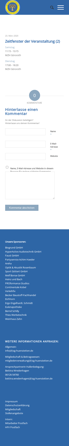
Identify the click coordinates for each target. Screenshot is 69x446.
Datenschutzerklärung (17, 405)
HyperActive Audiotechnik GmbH (23, 251)
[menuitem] (50, 7)
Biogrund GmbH (14, 247)
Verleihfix (10, 291)
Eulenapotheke (13, 307)
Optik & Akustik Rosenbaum (20, 267)
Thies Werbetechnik (16, 315)
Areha (8, 263)
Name (53, 133)
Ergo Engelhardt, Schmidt (19, 303)
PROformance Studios (17, 283)
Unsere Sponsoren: (15, 241)
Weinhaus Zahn (13, 319)
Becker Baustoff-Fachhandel (20, 295)
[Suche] (50, 7)
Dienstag (10, 61)
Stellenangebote (14, 413)
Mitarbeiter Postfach (16, 423)
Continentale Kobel (15, 287)
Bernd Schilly (12, 311)
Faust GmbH (12, 255)
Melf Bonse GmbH (15, 275)
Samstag (10, 47)
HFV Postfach (12, 427)
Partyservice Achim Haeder (20, 259)
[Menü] (59, 7)
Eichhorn (10, 299)
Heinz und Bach (13, 279)
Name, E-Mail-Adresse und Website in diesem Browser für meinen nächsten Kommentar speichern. (31, 171)
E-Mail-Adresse (54, 146)
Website (54, 156)
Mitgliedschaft (13, 409)
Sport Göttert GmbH (16, 271)
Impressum (11, 401)
